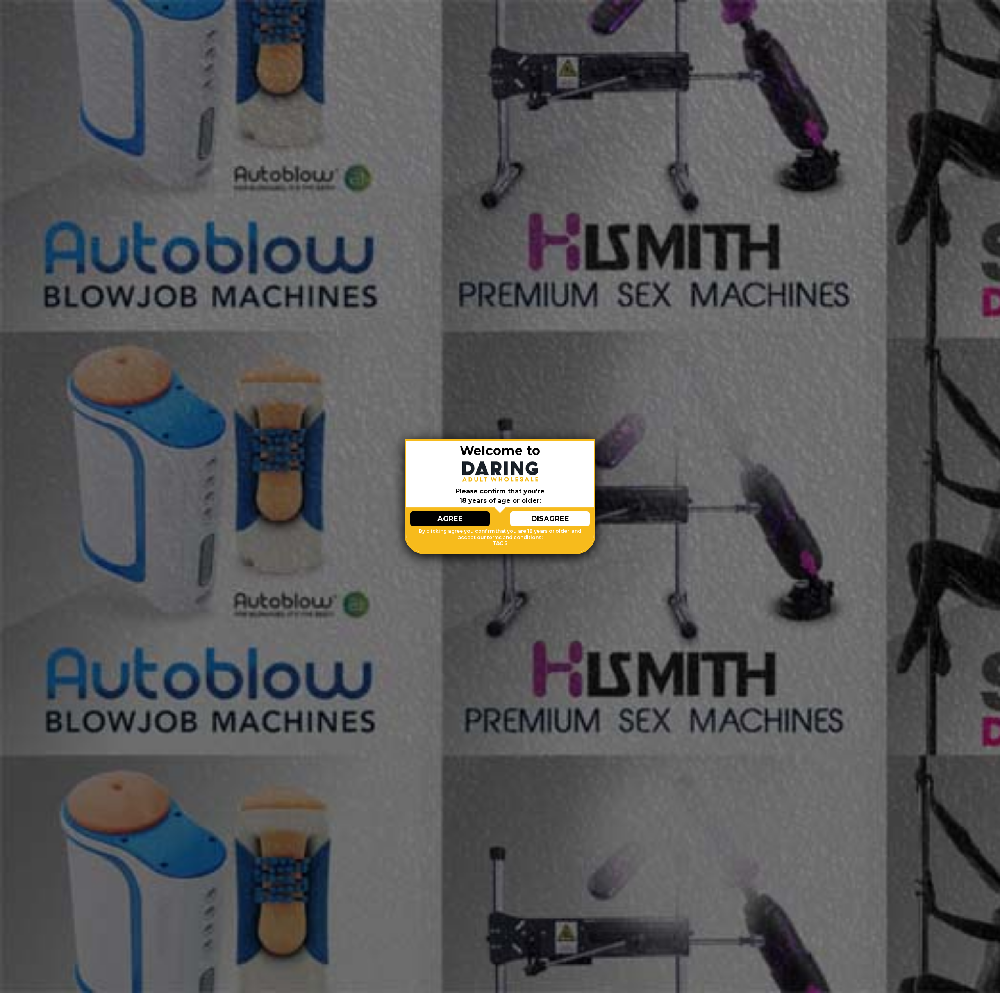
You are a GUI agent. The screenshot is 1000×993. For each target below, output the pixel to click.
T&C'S (500, 543)
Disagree (550, 518)
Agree (450, 518)
